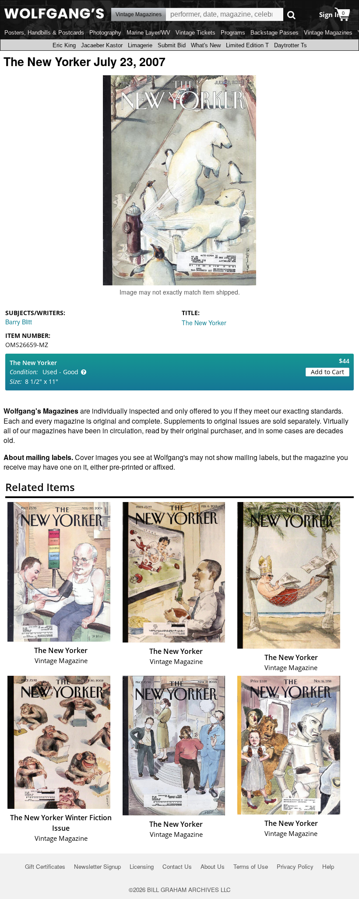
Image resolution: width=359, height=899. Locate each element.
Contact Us (177, 866)
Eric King (64, 45)
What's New (206, 45)
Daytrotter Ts (290, 45)
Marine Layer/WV (148, 32)
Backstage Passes (274, 32)
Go (291, 14)
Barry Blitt (18, 321)
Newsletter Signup (97, 866)
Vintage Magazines (328, 32)
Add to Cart (327, 372)
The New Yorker (204, 322)
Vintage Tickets (195, 32)
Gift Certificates (45, 866)
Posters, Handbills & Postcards (44, 32)
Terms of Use (250, 866)
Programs (233, 32)
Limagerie (140, 45)
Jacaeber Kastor (102, 45)
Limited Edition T (247, 45)
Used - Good (60, 372)
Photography (105, 32)
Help (328, 866)
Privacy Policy (295, 866)
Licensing (142, 866)
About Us (213, 866)
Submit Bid (172, 45)
